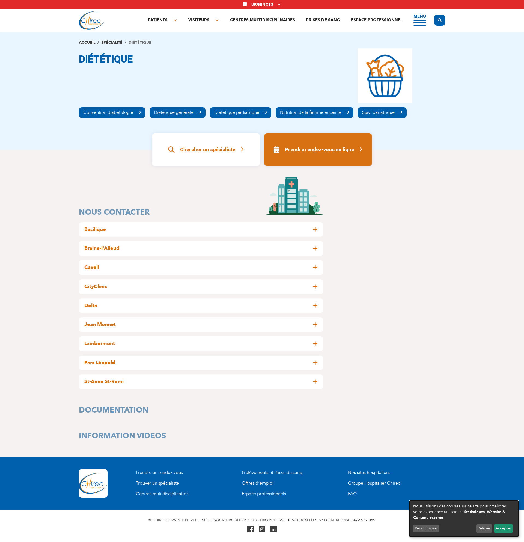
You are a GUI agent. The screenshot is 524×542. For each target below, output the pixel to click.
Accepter (503, 528)
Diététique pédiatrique (236, 112)
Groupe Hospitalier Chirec (374, 483)
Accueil (87, 42)
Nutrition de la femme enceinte (310, 112)
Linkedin (273, 529)
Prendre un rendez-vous (159, 472)
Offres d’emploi (257, 483)
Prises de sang (323, 19)
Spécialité (112, 42)
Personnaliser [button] (426, 528)
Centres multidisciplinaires (262, 19)
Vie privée (187, 520)
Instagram (262, 529)
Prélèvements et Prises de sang (272, 472)
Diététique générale (173, 112)
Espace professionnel (377, 19)
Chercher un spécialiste (207, 149)
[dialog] (464, 519)
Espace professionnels (264, 493)
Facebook (250, 529)
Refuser (484, 528)
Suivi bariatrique (378, 112)
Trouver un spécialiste (157, 483)
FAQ (352, 493)
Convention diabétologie (108, 112)
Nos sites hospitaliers (369, 472)
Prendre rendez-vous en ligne (319, 149)
